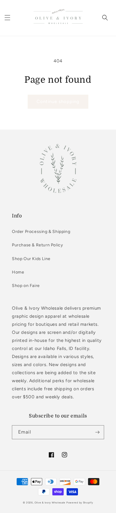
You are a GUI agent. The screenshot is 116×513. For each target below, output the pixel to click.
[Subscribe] (97, 432)
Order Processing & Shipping (41, 231)
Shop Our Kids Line (31, 258)
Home (18, 272)
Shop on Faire (26, 285)
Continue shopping (58, 101)
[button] (7, 17)
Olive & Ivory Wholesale (50, 502)
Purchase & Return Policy (37, 245)
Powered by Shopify (79, 502)
